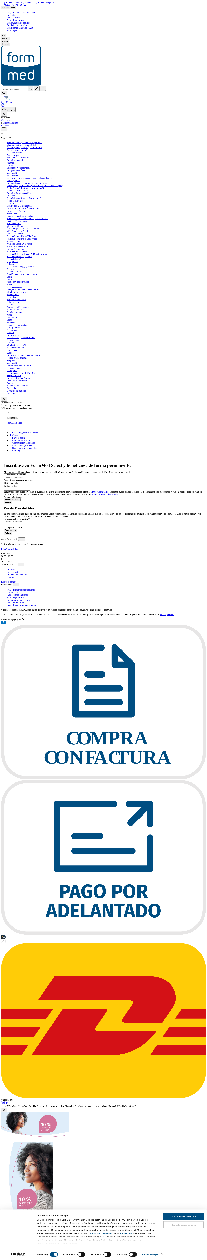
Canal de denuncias (15, 602)
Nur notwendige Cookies (183, 1225)
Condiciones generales (17, 25)
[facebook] (10, 1104)
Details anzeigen (150, 1254)
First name (9, 483)
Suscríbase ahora (12, 500)
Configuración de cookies (18, 23)
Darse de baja (10, 530)
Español (5, 44)
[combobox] (14, 89)
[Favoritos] (4, 98)
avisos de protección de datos (105, 494)
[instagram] (7, 1104)
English (5, 41)
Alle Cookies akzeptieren (183, 1216)
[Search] (30, 88)
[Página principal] (8, 413)
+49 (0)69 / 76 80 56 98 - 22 (13, 5)
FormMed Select (14, 592)
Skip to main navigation (43, 2)
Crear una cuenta (10, 123)
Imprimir (11, 577)
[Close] (4, 1110)
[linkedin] (3, 1104)
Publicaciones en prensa (17, 595)
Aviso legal (12, 30)
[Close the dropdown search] (37, 88)
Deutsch (5, 38)
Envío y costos (13, 572)
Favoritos (5, 125)
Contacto (11, 15)
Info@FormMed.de (100, 492)
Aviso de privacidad (16, 20)
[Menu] (4, 129)
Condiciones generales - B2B (20, 28)
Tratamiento (9, 480)
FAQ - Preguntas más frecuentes (21, 12)
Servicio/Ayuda (8, 8)
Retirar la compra (8, 582)
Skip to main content (10, 2)
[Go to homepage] (21, 85)
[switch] (81, 1254)
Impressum (126, 1233)
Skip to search (26, 2)
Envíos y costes (167, 614)
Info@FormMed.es (9, 549)
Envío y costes (13, 17)
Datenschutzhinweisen (100, 1233)
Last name (9, 486)
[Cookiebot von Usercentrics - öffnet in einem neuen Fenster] (18, 1254)
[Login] (3, 106)
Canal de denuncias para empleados (22, 605)
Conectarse (6, 120)
